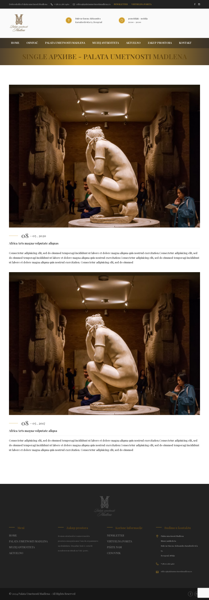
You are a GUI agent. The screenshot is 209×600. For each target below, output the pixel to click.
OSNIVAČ (32, 42)
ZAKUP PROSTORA (160, 42)
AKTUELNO (133, 42)
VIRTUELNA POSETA (119, 541)
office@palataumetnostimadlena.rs (93, 4)
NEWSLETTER (121, 4)
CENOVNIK (114, 553)
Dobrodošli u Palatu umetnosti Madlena (28, 4)
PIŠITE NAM (114, 547)
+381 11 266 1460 (61, 4)
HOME (15, 42)
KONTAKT (185, 42)
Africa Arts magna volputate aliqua (33, 431)
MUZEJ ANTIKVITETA (105, 42)
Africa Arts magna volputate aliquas (33, 243)
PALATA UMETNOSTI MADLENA (65, 42)
